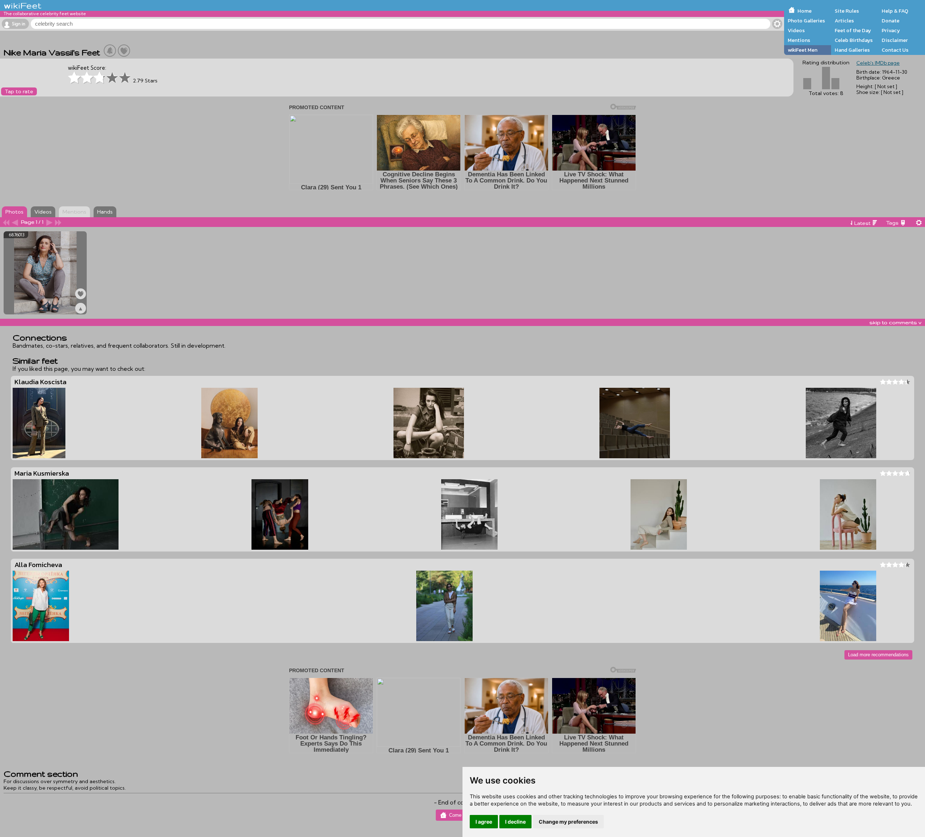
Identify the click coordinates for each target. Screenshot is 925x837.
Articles (844, 21)
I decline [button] (515, 822)
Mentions (799, 40)
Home (804, 11)
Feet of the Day (853, 30)
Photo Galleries (806, 21)
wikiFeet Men (802, 50)
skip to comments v (895, 322)
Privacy (891, 30)
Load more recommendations (878, 654)
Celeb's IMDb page (878, 63)
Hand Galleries (852, 50)
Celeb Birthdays (854, 40)
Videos (796, 30)
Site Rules (847, 11)
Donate (890, 21)
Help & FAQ (895, 11)
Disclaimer (895, 40)
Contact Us (895, 50)
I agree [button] (484, 822)
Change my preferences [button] (568, 822)
